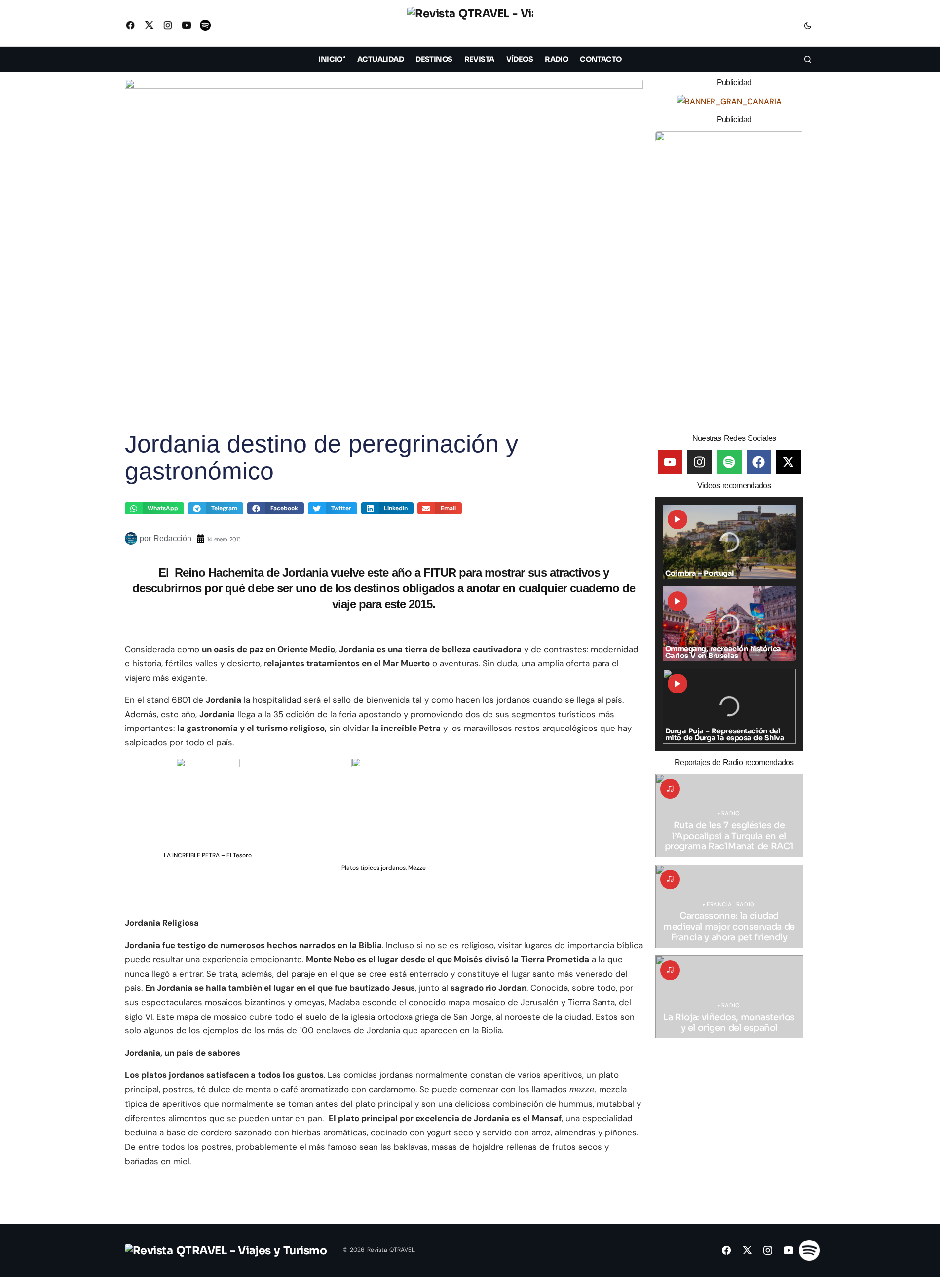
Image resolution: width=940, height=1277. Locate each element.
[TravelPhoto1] (729, 278)
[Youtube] (670, 462)
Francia (719, 904)
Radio (730, 813)
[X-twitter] (788, 462)
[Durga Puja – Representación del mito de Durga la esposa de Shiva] (729, 706)
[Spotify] (729, 462)
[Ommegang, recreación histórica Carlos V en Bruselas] (729, 623)
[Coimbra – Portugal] (729, 542)
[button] (808, 25)
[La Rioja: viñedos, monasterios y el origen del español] (729, 997)
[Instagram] (699, 462)
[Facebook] (759, 462)
